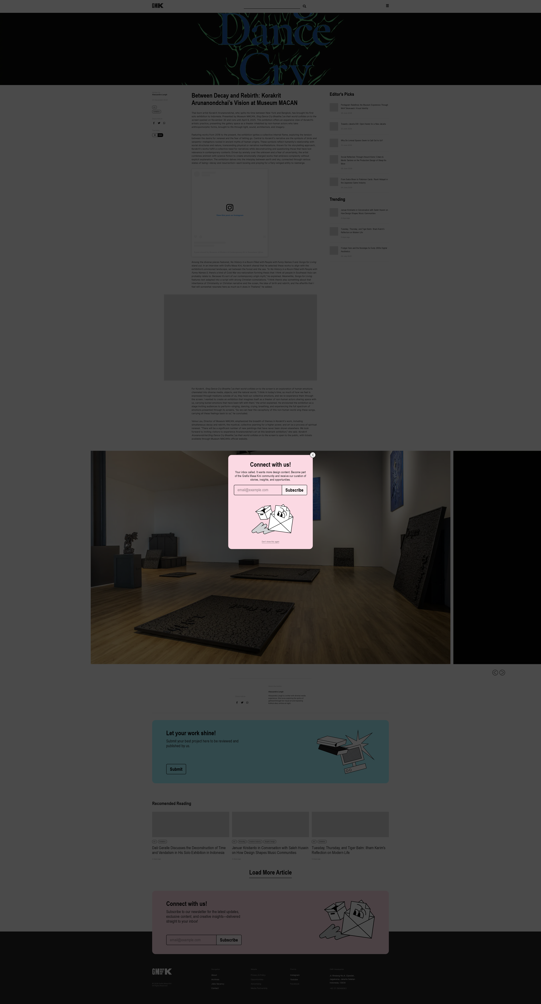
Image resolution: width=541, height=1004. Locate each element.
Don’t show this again (270, 541)
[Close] (313, 455)
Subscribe (294, 490)
